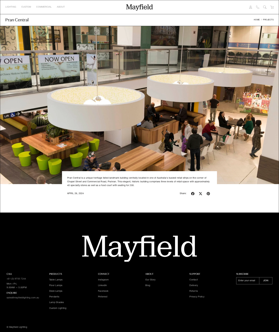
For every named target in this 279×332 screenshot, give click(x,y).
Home (257, 20)
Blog (147, 285)
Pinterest (102, 297)
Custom (26, 7)
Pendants (54, 297)
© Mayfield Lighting (17, 327)
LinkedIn (102, 285)
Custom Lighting (58, 308)
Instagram (103, 280)
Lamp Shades (56, 302)
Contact (193, 280)
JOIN (265, 281)
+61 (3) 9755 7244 (16, 279)
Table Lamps (56, 280)
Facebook (103, 291)
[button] (192, 193)
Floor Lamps (55, 285)
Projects (268, 20)
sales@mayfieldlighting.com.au (23, 298)
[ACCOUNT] (250, 7)
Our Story (150, 280)
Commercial (44, 7)
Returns (193, 291)
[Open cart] (272, 7)
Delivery (193, 285)
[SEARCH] (264, 7)
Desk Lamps (55, 291)
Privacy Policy (196, 297)
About (61, 7)
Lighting (10, 7)
